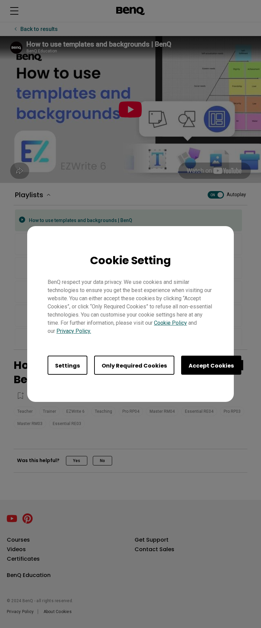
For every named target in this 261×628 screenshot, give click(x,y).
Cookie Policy (170, 323)
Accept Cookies (211, 366)
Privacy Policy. (73, 331)
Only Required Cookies (134, 366)
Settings (67, 366)
